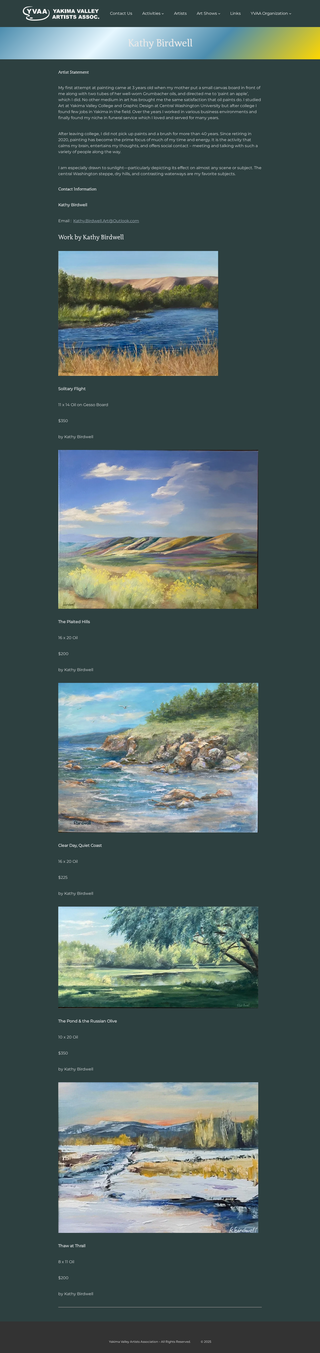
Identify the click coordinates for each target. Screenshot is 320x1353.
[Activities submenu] (163, 13)
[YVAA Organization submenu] (290, 13)
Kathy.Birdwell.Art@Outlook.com (106, 220)
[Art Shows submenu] (219, 13)
